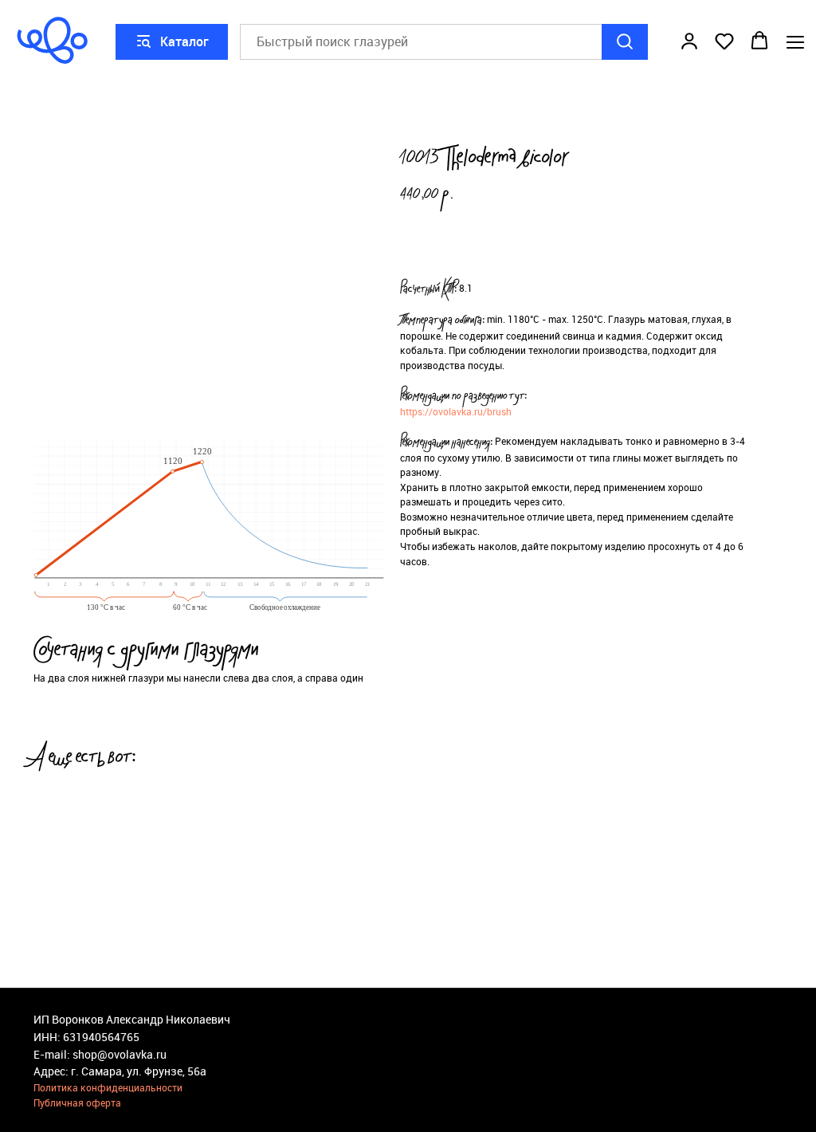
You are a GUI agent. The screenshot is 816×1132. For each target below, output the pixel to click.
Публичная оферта (77, 1102)
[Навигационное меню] (795, 42)
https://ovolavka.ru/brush (456, 411)
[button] (689, 40)
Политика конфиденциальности (107, 1087)
